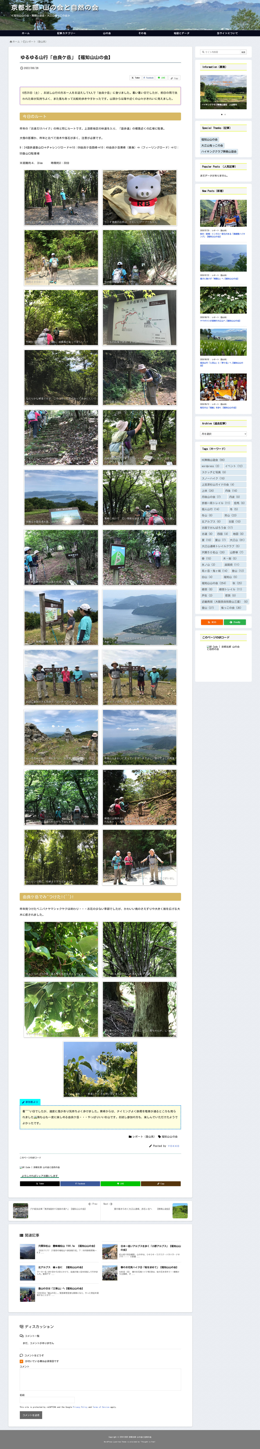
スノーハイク (213, 478)
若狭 (230, 595)
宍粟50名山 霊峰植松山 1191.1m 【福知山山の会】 (67, 1246)
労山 (230, 515)
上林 (208, 490)
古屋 (235, 521)
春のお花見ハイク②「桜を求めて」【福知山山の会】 (149, 1267)
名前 (22, 1395)
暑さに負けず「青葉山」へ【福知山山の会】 (219, 279)
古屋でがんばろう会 (217, 527)
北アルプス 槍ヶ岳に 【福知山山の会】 (61, 1267)
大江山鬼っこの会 (212, 145)
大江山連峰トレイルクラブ (221, 546)
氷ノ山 (208, 564)
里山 (208, 607)
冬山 (207, 515)
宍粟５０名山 (213, 552)
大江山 (237, 540)
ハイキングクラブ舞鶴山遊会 (219, 151)
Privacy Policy (80, 1407)
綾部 (207, 589)
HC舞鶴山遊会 (213, 460)
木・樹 (230, 558)
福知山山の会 (170, 1136)
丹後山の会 (211, 497)
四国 (222, 533)
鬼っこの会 (231, 607)
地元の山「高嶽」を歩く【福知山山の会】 (218, 408)
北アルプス (211, 521)
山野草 (237, 552)
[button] (205, 91)
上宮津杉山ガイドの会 (218, 484)
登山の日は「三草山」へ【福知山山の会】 (61, 1288)
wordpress (211, 466)
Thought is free (148, 1442)
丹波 (234, 497)
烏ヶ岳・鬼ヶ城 (215, 570)
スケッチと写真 (214, 472)
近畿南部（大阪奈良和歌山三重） (225, 601)
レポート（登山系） (37, 41)
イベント (234, 466)
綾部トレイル (230, 589)
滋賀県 (232, 564)
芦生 (207, 595)
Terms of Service (101, 1407)
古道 (207, 533)
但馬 (239, 503)
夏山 (220, 540)
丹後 (231, 490)
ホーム (16, 41)
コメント (24, 1366)
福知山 (230, 577)
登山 (238, 570)
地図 (238, 533)
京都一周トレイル (216, 503)
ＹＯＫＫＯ (174, 1146)
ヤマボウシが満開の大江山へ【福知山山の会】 (220, 321)
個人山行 (211, 509)
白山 (207, 577)
